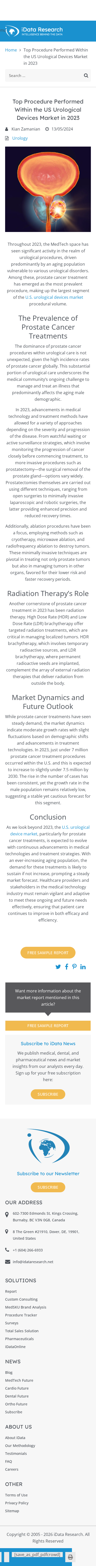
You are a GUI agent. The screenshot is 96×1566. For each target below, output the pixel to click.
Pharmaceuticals (19, 1338)
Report (11, 1291)
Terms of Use (16, 1495)
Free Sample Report (47, 1025)
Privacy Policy (16, 1502)
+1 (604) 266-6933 (28, 1250)
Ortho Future (16, 1404)
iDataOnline (15, 1346)
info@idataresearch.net (33, 1261)
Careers (11, 1469)
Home (11, 50)
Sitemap (12, 1510)
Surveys (11, 1323)
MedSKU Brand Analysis (25, 1307)
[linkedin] (6, 1557)
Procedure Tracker (21, 1315)
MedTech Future (19, 1380)
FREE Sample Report (47, 952)
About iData (15, 1437)
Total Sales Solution (22, 1330)
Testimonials (16, 1453)
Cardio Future (17, 1388)
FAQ (8, 1461)
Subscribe (48, 1094)
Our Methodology (20, 1445)
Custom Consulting (21, 1299)
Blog (9, 1372)
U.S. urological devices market (54, 297)
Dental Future (17, 1396)
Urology (20, 138)
